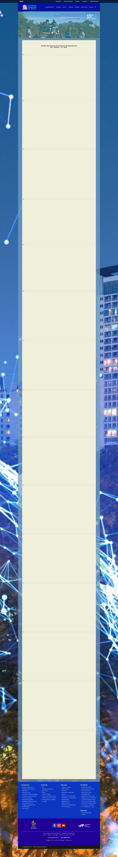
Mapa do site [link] (69, 840)
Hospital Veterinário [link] (85, 794)
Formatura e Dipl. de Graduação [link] (29, 796)
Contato (91, 7)
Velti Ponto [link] (64, 790)
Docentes (58, 7)
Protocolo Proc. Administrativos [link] (69, 805)
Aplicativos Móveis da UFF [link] (28, 787)
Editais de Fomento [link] (46, 794)
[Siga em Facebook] (54, 825)
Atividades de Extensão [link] (86, 787)
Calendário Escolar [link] (26, 792)
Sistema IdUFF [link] (25, 808)
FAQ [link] (53, 840)
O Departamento (49, 7)
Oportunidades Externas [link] (27, 803)
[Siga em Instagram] (59, 825)
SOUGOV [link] (64, 794)
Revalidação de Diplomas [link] (28, 799)
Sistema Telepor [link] (65, 789)
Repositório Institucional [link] (47, 789)
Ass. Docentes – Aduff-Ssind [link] (87, 805)
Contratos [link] (83, 814)
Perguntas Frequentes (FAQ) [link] (28, 805)
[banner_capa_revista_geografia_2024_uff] (59, 37)
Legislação (84, 1)
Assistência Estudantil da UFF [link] (28, 789)
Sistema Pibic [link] (45, 790)
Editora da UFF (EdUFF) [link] (86, 792)
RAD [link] (43, 787)
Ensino (64, 7)
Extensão (77, 7)
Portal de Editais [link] (26, 806)
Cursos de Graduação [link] (27, 797)
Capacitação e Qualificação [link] (68, 792)
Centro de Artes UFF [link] (85, 790)
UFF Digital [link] (44, 801)
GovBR (21, 1)
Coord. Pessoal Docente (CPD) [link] (49, 796)
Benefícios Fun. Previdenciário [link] (68, 796)
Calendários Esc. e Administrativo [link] (69, 797)
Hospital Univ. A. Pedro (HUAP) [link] (88, 796)
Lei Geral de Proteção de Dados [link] (88, 799)
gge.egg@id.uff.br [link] (65, 837)
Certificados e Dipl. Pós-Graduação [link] (30, 794)
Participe (77, 1)
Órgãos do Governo (94, 1)
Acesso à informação (68, 1)
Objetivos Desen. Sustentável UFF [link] (89, 797)
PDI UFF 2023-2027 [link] (66, 806)
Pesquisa (71, 7)
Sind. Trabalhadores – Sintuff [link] (87, 806)
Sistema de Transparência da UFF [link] (88, 803)
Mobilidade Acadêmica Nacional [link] (29, 801)
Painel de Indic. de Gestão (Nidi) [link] (88, 801)
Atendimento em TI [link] (66, 801)
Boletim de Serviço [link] (66, 803)
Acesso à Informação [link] (60, 840)
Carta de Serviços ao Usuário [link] (87, 789)
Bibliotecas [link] (24, 790)
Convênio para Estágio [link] (86, 812)
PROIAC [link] (43, 792)
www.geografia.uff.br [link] (53, 837)
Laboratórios (84, 7)
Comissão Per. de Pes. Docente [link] (49, 797)
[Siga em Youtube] (63, 825)
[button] (2, 15)
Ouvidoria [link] (48, 840)
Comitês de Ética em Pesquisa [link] (48, 799)
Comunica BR (58, 1)
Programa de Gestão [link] (66, 787)
